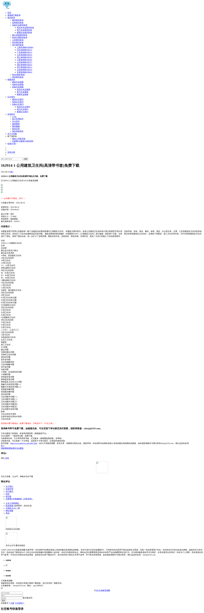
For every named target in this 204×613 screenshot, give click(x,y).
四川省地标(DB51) (24, 67)
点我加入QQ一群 (13, 508)
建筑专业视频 (17, 82)
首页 (9, 13)
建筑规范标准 (17, 20)
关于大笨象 (12, 134)
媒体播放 (16, 124)
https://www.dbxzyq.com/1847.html (23, 443)
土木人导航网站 (12, 503)
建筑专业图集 (18, 448)
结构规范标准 (17, 23)
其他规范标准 (17, 77)
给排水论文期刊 (23, 107)
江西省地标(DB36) (24, 60)
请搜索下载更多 (14, 15)
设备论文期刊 (17, 104)
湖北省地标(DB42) (24, 65)
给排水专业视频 (23, 89)
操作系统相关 (17, 131)
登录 (7, 458)
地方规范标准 (17, 45)
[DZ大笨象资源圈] (7, 9)
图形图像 (16, 126)
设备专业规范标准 (19, 25)
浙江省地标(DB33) (24, 57)
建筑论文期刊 (17, 99)
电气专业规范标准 (24, 30)
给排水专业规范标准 (25, 28)
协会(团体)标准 (18, 75)
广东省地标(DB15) (24, 52)
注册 (12, 603)
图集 (10, 448)
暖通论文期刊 (22, 112)
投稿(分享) (11, 144)
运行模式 (9, 491)
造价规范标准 (17, 42)
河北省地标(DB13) (24, 50)
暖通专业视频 (22, 94)
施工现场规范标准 (19, 35)
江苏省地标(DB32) (24, 55)
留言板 (8, 496)
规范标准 (11, 18)
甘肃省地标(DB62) (24, 72)
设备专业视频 (17, 87)
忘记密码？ (20, 603)
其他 (7, 513)
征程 (7, 494)
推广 (12, 172)
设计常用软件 (17, 119)
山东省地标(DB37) (24, 62)
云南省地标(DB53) (24, 70)
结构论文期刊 (17, 102)
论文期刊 (11, 97)
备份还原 (16, 129)
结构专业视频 (17, 85)
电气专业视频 (22, 92)
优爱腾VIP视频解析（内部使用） (19, 499)
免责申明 (9, 489)
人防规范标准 (17, 40)
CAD (14, 117)
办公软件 (16, 121)
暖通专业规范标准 (24, 32)
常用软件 (11, 114)
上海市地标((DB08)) (25, 47)
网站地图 (9, 511)
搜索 (25, 159)
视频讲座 (11, 80)
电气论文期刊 (22, 109)
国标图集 (4, 448)
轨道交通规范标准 (19, 37)
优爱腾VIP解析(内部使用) (22, 141)
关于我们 (9, 486)
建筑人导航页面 (18, 139)
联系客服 (9, 506)
